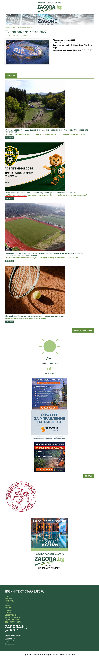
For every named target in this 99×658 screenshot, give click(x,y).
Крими (7, 606)
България (8, 598)
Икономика (9, 601)
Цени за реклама (11, 615)
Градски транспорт (12, 620)
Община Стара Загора (13, 622)
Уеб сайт (61, 654)
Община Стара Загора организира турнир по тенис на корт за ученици (34, 316)
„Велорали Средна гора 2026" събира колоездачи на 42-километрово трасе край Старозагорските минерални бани (46, 131)
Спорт (13, 27)
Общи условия (9, 644)
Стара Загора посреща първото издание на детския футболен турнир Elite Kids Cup (40, 192)
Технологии (9, 610)
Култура (8, 608)
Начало (7, 27)
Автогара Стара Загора (13, 617)
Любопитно (9, 613)
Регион (7, 596)
